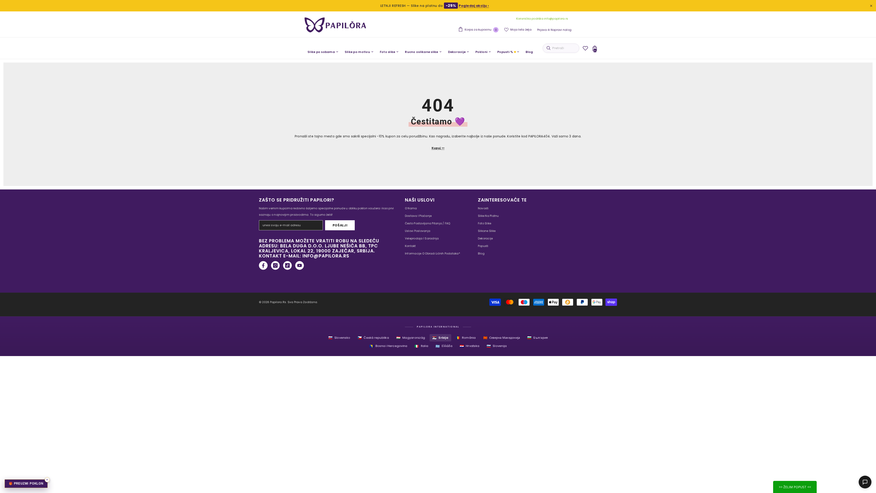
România (466, 337)
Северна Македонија (501, 337)
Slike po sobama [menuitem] (321, 52)
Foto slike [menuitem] (387, 52)
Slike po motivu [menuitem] (357, 52)
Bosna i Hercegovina (388, 346)
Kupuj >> (438, 148)
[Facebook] (263, 265)
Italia (421, 346)
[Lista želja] (585, 48)
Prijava (542, 30)
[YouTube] (299, 265)
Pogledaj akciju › (474, 5)
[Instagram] (275, 265)
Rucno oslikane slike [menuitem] (421, 52)
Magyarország (410, 337)
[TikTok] (287, 265)
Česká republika (373, 337)
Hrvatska (469, 346)
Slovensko (339, 337)
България (537, 337)
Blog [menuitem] (529, 52)
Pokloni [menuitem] (481, 52)
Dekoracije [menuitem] (457, 52)
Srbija (440, 337)
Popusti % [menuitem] (505, 52)
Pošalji (340, 225)
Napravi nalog (561, 30)
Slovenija (497, 346)
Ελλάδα (443, 346)
